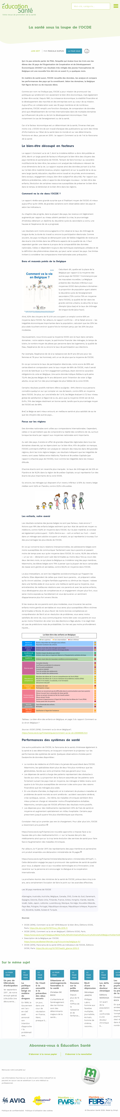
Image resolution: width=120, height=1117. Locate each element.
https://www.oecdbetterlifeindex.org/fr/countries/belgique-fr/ (52, 942)
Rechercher (105, 6)
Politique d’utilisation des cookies (39, 1111)
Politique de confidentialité (13, 1111)
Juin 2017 (35, 51)
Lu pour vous (74, 51)
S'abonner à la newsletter (78, 1054)
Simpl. (115, 1110)
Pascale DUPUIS (56, 51)
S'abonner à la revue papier (43, 1054)
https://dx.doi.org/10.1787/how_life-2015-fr (49, 928)
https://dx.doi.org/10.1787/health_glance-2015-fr (57, 948)
